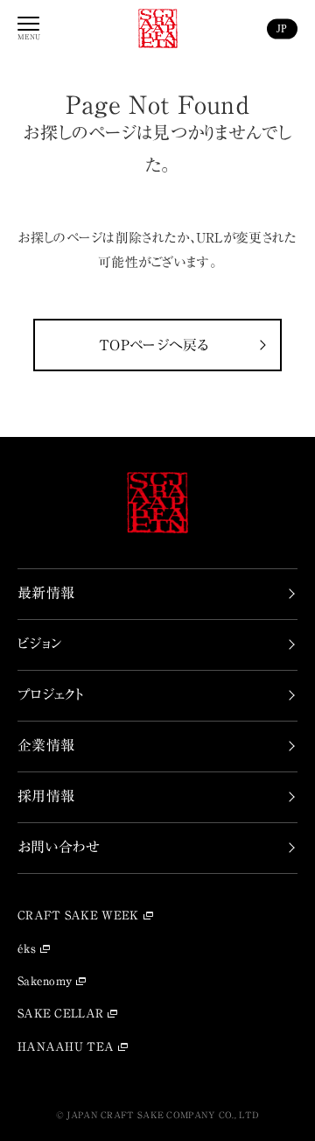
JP (282, 28)
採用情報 (46, 796)
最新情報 (46, 593)
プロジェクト (51, 694)
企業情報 (46, 745)
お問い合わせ (59, 847)
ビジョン (39, 644)
